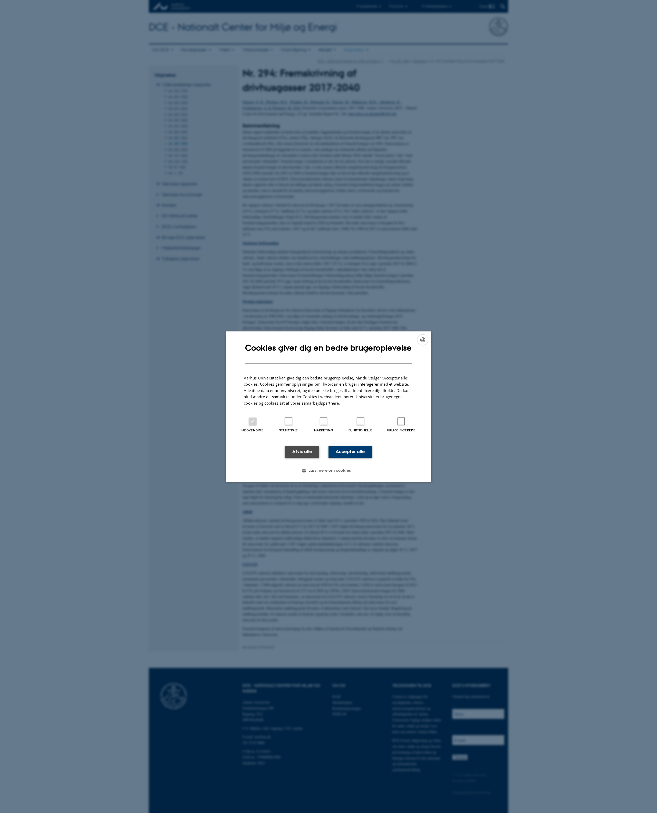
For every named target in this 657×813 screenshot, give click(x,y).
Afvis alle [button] (302, 452)
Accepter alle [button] (350, 452)
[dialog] (328, 406)
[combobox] (422, 339)
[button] (328, 470)
